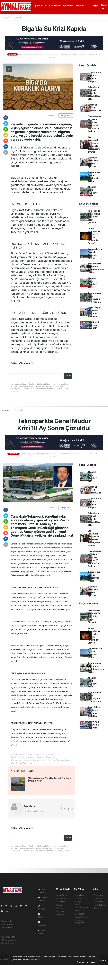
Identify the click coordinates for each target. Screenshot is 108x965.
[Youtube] (17, 905)
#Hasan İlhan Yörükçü (42, 760)
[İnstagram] (12, 905)
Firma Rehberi (81, 917)
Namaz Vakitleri (78, 902)
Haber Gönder (7, 943)
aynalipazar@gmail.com (34, 811)
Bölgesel (60, 914)
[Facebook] (2, 905)
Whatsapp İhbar (8, 940)
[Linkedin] (22, 905)
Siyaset (80, 5)
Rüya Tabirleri (100, 905)
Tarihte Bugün (81, 907)
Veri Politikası (7, 927)
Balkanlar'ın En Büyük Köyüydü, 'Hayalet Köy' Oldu (94, 93)
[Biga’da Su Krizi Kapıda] (38, 86)
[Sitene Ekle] (8, 911)
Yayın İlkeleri (7, 924)
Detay (81, 962)
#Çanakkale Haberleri (21, 760)
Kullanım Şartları (8, 937)
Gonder (68, 376)
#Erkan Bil (50, 757)
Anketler (97, 898)
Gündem (17, 18)
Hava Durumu (81, 895)
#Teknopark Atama (63, 760)
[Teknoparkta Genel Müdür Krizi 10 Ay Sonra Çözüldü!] (38, 482)
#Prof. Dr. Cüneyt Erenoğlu (23, 757)
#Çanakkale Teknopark (21, 754)
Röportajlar (61, 911)
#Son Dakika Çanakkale (21, 763)
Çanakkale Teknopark (28, 563)
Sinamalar (79, 910)
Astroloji (97, 908)
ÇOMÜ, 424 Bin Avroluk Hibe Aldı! (93, 325)
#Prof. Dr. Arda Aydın (43, 754)
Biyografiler (99, 901)
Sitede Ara (98, 895)
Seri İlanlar (80, 914)
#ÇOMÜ (40, 757)
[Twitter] (7, 905)
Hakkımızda (6, 921)
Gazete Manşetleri (79, 921)
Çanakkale (54, 5)
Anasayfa (6, 18)
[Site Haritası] (3, 911)
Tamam (92, 962)
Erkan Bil (15, 555)
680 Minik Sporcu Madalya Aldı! (94, 108)
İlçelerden (68, 5)
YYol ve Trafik (81, 898)
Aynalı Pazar (40, 5)
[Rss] (27, 905)
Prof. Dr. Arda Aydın (31, 601)
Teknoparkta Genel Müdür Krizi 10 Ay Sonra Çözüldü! (94, 217)
